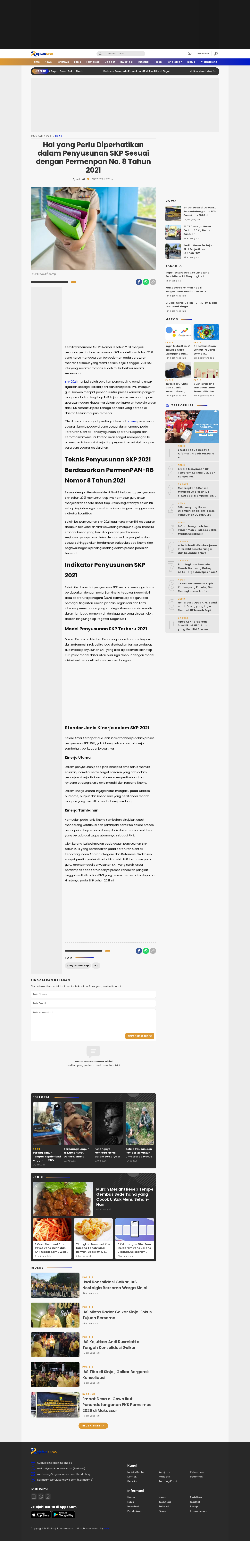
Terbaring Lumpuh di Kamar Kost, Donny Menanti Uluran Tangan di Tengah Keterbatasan (76, 1158)
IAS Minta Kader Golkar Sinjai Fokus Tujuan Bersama (117, 1314)
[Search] (100, 53)
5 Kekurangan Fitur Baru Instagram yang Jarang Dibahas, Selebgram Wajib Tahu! (134, 1250)
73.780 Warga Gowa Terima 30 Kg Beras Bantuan (197, 230)
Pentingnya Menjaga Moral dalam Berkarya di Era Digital (108, 1154)
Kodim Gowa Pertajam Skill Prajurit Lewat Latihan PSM (198, 249)
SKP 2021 (71, 381)
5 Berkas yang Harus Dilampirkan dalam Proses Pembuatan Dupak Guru (196, 511)
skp (96, 965)
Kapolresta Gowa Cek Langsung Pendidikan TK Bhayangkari (187, 274)
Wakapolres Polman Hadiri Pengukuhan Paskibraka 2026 (185, 289)
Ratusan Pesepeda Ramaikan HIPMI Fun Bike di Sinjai (97, 71)
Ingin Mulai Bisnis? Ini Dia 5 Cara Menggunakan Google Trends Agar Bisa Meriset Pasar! (177, 355)
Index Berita (93, 1425)
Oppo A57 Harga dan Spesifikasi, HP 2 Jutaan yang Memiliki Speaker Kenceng (194, 627)
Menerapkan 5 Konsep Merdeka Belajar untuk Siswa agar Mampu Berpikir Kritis (197, 493)
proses (132, 421)
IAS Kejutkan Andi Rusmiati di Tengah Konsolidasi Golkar (111, 1344)
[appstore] (41, 1517)
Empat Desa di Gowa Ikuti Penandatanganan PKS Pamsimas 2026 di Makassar (116, 1404)
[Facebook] (139, 282)
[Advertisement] (125, 24)
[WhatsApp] (146, 282)
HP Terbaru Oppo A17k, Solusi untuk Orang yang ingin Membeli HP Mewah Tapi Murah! (197, 608)
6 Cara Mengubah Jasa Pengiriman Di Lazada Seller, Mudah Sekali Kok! (197, 530)
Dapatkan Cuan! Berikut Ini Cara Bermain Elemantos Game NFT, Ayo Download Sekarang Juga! (205, 357)
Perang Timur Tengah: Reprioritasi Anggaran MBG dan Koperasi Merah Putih (47, 1160)
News (59, 136)
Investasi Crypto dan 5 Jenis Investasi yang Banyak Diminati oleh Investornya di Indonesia (176, 393)
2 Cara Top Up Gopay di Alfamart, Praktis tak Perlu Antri (196, 453)
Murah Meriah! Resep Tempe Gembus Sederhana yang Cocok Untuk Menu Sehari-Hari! (125, 1196)
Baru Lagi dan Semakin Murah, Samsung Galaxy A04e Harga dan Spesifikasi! (197, 568)
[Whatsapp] (41, 1496)
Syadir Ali (79, 179)
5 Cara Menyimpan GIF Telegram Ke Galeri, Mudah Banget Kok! (196, 472)
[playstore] (63, 1517)
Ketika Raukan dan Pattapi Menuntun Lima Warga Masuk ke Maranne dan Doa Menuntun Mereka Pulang (139, 1158)
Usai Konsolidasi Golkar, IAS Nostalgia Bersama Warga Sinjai (114, 1284)
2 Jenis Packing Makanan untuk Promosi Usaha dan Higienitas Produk (204, 391)
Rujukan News (41, 136)
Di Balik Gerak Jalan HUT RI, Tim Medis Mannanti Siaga (191, 305)
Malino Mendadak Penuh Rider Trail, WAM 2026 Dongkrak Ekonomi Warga (195, 71)
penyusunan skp (78, 965)
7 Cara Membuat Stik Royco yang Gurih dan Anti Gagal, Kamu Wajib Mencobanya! (51, 1250)
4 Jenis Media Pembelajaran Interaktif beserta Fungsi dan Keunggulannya (197, 549)
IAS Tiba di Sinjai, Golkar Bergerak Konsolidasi (115, 1374)
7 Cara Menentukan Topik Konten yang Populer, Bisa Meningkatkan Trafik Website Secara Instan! (195, 589)
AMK (107, 1528)
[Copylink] (153, 282)
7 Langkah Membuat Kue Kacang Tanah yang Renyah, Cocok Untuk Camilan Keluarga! (93, 1250)
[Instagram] (48, 1496)
